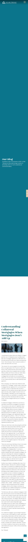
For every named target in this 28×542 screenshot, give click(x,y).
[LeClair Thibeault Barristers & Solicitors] (9, 2)
